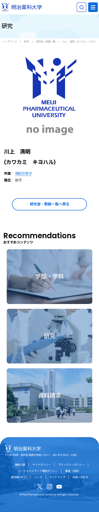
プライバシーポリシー (71, 465)
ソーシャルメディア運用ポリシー (38, 471)
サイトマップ (57, 477)
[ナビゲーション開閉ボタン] (93, 7)
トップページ (9, 41)
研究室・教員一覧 (45, 41)
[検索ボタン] (81, 7)
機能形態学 (23, 173)
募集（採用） (73, 471)
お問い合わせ (80, 477)
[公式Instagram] (49, 487)
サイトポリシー (41, 465)
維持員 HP (17, 477)
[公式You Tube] (59, 487)
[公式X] (40, 487)
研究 (26, 41)
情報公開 (20, 465)
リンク (38, 477)
